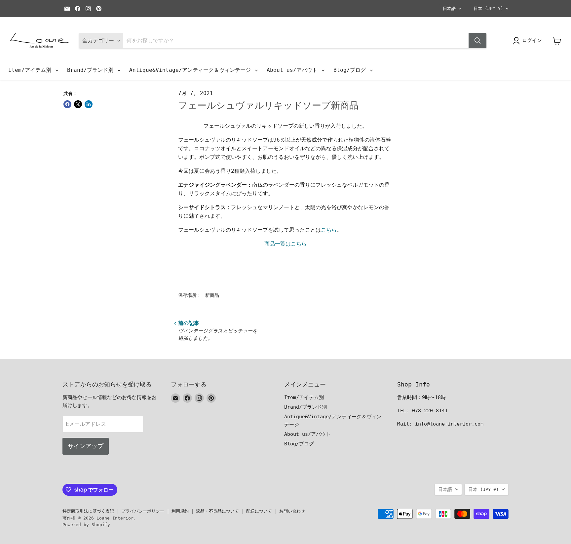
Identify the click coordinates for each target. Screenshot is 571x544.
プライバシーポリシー (142, 511)
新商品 (212, 295)
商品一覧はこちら (285, 244)
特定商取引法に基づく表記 (88, 511)
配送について (259, 511)
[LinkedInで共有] (89, 104)
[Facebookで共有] (67, 104)
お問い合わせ (292, 511)
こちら (329, 230)
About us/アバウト (294, 70)
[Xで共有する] (78, 104)
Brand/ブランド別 (92, 70)
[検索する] (477, 40)
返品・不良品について (217, 511)
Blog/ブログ (351, 70)
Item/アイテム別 (31, 70)
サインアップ (85, 445)
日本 (488, 8)
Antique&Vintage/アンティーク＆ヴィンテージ (191, 70)
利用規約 (180, 511)
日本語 (449, 8)
